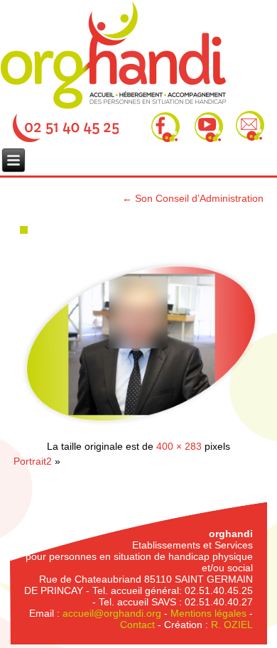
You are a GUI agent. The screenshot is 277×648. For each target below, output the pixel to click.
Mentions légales (208, 613)
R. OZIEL (232, 624)
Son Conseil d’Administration (193, 198)
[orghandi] (113, 55)
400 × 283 (179, 446)
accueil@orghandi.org (112, 613)
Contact (137, 624)
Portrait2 (32, 461)
